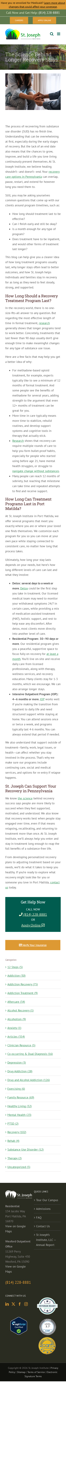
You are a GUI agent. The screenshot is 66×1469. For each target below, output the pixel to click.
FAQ (39, 1217)
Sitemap (21, 1372)
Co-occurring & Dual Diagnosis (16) (30, 1054)
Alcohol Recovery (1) (20, 1010)
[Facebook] (19, 1304)
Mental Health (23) (19, 1115)
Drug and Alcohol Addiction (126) (28, 1080)
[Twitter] (13, 1304)
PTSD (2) (12, 1123)
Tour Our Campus (47, 1200)
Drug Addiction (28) (19, 1071)
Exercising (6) (16, 1089)
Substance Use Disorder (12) (25, 1149)
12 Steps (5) (15, 967)
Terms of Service (36, 1372)
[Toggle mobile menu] (59, 34)
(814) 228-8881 (35, 914)
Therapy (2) (14, 1158)
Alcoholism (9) (16, 1019)
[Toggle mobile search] (52, 34)
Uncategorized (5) (18, 1167)
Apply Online (31, 925)
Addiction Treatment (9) (22, 993)
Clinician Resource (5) (21, 1045)
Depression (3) (16, 1062)
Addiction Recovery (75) (22, 984)
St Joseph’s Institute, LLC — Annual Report (46, 1240)
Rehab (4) (13, 1141)
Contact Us (43, 1226)
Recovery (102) (16, 1132)
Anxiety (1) (14, 1028)
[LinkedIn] (7, 1304)
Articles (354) (16, 1037)
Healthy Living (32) (19, 1106)
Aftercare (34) (16, 1002)
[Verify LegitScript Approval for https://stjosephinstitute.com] (18, 1319)
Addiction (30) (16, 976)
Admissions (43, 1209)
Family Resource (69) (20, 1097)
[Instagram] (26, 1304)
